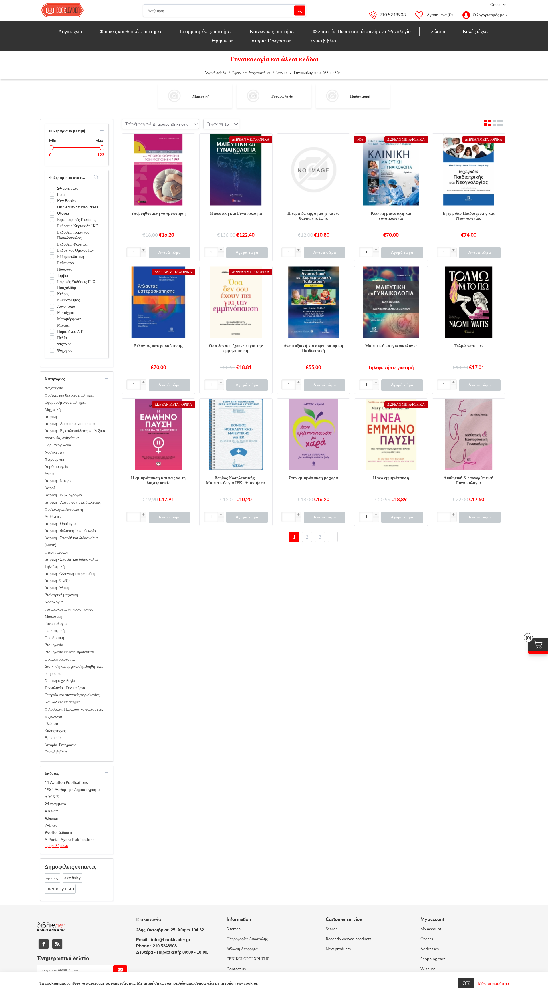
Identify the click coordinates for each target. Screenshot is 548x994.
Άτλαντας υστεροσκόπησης (158, 345)
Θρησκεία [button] (222, 40)
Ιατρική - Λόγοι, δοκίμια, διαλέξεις (73, 502)
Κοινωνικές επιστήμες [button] (272, 31)
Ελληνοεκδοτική (70, 256)
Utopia (63, 213)
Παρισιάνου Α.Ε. (70, 331)
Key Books (66, 200)
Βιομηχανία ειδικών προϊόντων (69, 652)
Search (332, 929)
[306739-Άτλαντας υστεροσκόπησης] (158, 302)
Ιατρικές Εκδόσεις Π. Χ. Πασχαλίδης (76, 284)
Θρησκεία (53, 737)
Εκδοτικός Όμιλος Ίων (75, 250)
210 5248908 (392, 14)
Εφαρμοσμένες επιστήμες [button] (206, 31)
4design (51, 818)
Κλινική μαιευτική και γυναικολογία (391, 215)
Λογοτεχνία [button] (70, 31)
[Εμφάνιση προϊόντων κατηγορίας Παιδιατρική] (332, 96)
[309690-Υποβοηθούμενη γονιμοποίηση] (158, 170)
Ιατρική (51, 416)
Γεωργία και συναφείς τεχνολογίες (72, 695)
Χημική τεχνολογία (60, 680)
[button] (143, 250)
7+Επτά (51, 825)
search (96, 177)
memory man (60, 888)
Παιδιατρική (360, 96)
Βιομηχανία (54, 645)
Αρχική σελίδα (215, 73)
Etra (61, 194)
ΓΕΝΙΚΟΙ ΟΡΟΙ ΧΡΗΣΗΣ (248, 959)
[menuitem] (70, 31)
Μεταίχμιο (65, 312)
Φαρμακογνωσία (58, 445)
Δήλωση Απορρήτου (243, 949)
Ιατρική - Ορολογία (60, 523)
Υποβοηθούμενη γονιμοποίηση (158, 213)
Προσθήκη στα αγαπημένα (188, 152)
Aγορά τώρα (169, 252)
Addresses (429, 949)
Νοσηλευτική (55, 452)
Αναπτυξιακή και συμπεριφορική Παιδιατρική (313, 348)
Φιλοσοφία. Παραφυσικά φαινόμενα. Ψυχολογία (74, 713)
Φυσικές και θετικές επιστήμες (69, 395)
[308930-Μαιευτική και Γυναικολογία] (236, 170)
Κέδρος (63, 293)
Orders (426, 939)
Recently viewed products (348, 939)
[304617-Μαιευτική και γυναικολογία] (391, 302)
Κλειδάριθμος (68, 300)
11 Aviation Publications (66, 782)
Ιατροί (50, 488)
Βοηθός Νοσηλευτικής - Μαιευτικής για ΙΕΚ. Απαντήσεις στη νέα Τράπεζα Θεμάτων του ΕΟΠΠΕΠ (236, 480)
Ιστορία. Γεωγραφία (60, 745)
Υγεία (49, 473)
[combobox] (170, 124)
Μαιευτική (200, 96)
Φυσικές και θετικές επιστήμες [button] (131, 31)
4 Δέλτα (51, 811)
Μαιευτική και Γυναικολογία (236, 213)
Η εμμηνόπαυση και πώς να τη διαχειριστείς (158, 480)
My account (430, 929)
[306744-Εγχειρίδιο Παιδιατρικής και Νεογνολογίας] (468, 170)
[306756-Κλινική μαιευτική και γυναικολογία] (391, 170)
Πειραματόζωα (56, 552)
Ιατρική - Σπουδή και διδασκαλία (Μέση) (71, 541)
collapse (102, 130)
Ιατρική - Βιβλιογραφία (63, 495)
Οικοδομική (54, 637)
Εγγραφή (120, 970)
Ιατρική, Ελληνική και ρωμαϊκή (70, 573)
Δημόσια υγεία (56, 466)
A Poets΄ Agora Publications (69, 839)
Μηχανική (53, 409)
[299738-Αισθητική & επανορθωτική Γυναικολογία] (468, 435)
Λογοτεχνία (54, 388)
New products (338, 949)
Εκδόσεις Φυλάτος (72, 244)
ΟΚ (466, 983)
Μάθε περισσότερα (493, 983)
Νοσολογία (54, 602)
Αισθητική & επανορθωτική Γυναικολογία (468, 480)
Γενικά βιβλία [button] (322, 40)
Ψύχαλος (64, 344)
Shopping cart (432, 959)
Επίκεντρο (65, 263)
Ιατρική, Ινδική (57, 587)
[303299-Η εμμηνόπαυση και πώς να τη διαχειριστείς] (158, 435)
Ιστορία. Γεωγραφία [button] (270, 40)
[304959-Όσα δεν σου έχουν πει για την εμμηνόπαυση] (236, 302)
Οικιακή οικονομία (60, 659)
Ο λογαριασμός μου (490, 14)
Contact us (236, 969)
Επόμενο (333, 537)
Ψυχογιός (64, 350)
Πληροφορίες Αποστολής (247, 939)
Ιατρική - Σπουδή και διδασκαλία (71, 559)
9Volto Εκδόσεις (59, 832)
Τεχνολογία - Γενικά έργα (65, 687)
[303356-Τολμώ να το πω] (468, 302)
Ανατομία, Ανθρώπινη (62, 438)
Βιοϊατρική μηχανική (61, 595)
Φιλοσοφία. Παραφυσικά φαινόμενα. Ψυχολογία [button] (362, 31)
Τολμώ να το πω (468, 345)
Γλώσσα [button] (436, 31)
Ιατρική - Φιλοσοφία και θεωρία (70, 530)
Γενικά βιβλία (56, 752)
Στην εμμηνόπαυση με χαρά (313, 478)
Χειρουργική (55, 459)
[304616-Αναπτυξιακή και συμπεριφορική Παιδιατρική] (313, 302)
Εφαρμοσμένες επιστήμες (65, 402)
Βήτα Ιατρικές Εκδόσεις (76, 219)
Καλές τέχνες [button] (476, 31)
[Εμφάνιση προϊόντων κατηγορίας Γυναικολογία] (253, 96)
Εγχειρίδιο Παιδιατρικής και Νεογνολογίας (468, 215)
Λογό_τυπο (66, 306)
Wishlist (427, 969)
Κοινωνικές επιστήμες (62, 702)
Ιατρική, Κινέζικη (58, 580)
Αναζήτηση (299, 11)
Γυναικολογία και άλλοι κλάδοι (69, 609)
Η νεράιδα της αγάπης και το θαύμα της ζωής (313, 215)
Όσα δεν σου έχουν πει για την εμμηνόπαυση (236, 348)
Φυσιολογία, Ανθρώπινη (64, 509)
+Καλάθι (188, 140)
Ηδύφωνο (64, 269)
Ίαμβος (63, 275)
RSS (57, 944)
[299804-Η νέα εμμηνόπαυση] (391, 435)
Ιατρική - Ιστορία (58, 480)
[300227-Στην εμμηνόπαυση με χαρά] (313, 435)
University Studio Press (77, 207)
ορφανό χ (52, 878)
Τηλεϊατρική (55, 566)
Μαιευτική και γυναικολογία (391, 345)
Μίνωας (63, 325)
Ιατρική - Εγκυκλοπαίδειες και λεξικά (75, 430)
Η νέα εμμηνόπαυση (391, 478)
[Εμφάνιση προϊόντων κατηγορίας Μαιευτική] (174, 96)
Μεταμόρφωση (69, 319)
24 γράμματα (67, 188)
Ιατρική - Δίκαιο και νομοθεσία (70, 423)
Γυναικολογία (282, 96)
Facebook (44, 944)
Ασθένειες (53, 516)
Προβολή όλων (56, 845)
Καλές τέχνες (55, 730)
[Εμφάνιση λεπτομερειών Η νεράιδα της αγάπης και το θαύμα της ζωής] (313, 170)
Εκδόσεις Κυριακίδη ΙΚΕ (77, 226)
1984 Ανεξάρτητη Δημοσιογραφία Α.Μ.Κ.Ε (72, 793)
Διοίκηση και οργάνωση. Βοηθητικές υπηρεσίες (74, 670)
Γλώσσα (51, 723)
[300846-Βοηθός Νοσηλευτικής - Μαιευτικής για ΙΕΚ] (236, 435)
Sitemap (234, 929)
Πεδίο (62, 337)
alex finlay (72, 878)
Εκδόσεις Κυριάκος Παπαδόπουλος (73, 235)
